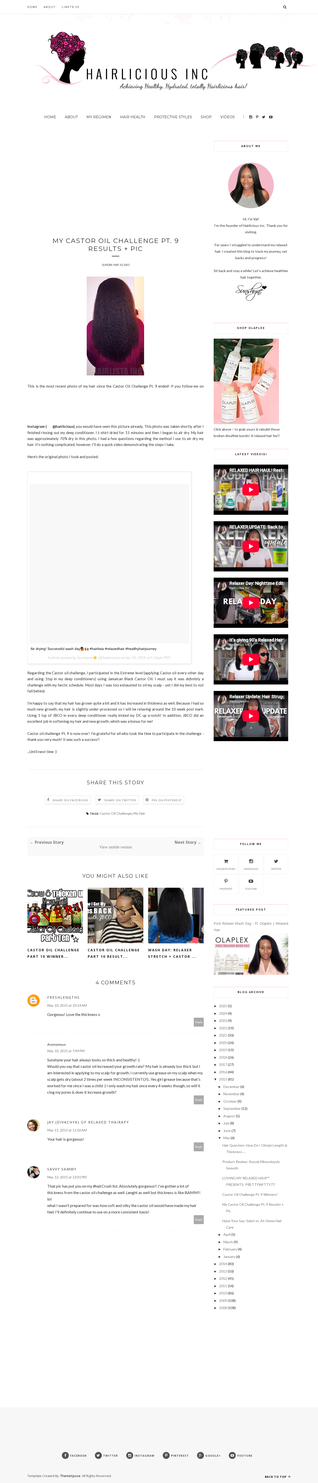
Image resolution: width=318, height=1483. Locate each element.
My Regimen (98, 117)
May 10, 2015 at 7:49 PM (65, 1051)
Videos (227, 117)
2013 (223, 1271)
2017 (223, 1064)
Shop (206, 117)
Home (32, 7)
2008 (223, 1308)
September (232, 1108)
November (231, 1094)
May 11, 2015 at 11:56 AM (67, 1130)
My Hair (139, 813)
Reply (198, 1022)
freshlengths (63, 997)
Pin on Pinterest (167, 800)
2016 (223, 1072)
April (227, 1234)
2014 (223, 1264)
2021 (223, 1035)
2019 (223, 1050)
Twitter (276, 868)
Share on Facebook (70, 800)
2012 (223, 1278)
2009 (223, 1300)
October (230, 1101)
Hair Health (132, 117)
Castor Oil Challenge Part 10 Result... (114, 953)
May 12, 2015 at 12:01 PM (66, 1177)
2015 (223, 1079)
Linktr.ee (71, 7)
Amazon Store (226, 868)
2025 (223, 1006)
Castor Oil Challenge (116, 813)
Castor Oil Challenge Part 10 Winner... (53, 953)
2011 (223, 1286)
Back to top (276, 1477)
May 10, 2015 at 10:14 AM (67, 1005)
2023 (223, 1020)
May (226, 1138)
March (228, 1242)
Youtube (251, 888)
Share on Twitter (120, 800)
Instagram (251, 868)
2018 (223, 1057)
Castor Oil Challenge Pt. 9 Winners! (250, 1194)
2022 (223, 1028)
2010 (223, 1293)
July (226, 1123)
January (229, 1256)
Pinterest (226, 888)
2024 (223, 1013)
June (227, 1130)
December (231, 1086)
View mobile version (115, 847)
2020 (223, 1043)
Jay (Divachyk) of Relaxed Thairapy (88, 1122)
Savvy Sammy (62, 1169)
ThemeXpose (70, 1476)
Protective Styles (173, 117)
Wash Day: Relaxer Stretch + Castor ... (172, 953)
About (50, 7)
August (229, 1116)
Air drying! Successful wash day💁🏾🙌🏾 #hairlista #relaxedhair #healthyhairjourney (94, 649)
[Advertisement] (115, 175)
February (230, 1249)
